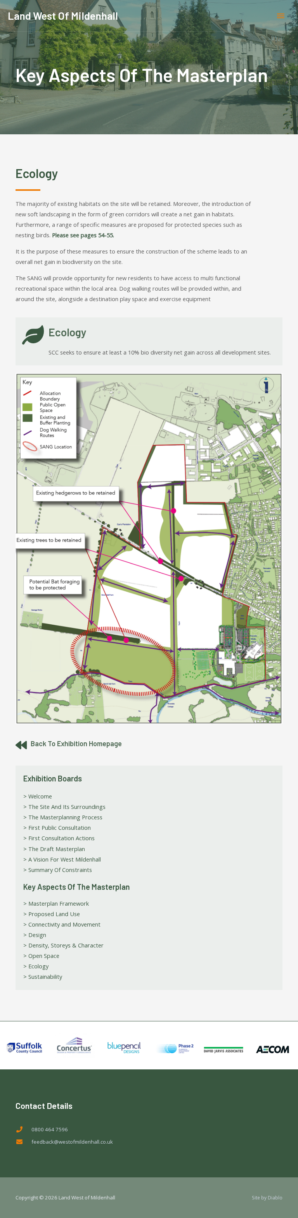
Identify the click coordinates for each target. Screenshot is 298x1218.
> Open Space (41, 955)
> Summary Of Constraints (57, 870)
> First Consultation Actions (59, 838)
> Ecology (36, 966)
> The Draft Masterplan (54, 849)
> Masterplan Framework (56, 903)
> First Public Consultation (57, 827)
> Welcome (37, 796)
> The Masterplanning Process (62, 817)
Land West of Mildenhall (63, 15)
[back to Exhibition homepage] (21, 745)
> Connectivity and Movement (61, 924)
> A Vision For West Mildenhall (62, 859)
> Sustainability (42, 976)
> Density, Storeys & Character (63, 945)
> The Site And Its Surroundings (64, 806)
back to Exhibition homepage (76, 743)
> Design (34, 935)
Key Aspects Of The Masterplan (76, 886)
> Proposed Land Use (51, 914)
